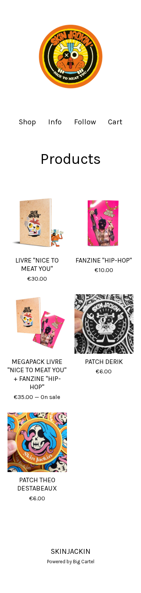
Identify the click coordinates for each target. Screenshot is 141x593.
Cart (115, 121)
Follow (85, 122)
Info (55, 122)
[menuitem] (27, 122)
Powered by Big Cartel (70, 561)
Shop (27, 122)
